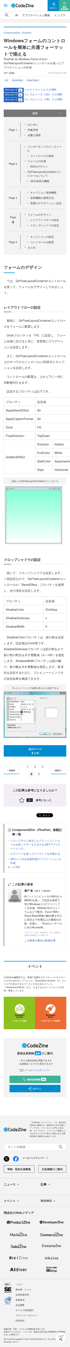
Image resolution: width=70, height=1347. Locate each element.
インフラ (59, 15)
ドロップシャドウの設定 (44, 225)
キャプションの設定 (42, 236)
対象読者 (33, 130)
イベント (10, 1201)
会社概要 (19, 1304)
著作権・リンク (23, 1289)
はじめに (33, 124)
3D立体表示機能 (39, 181)
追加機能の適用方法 (42, 198)
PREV (12, 770)
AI (16, 15)
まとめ (31, 247)
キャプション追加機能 (43, 192)
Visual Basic (17, 80)
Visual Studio (32, 80)
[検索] (7, 15)
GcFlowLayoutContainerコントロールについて (44, 173)
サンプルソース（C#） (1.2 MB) (43, 94)
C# (6, 80)
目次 (35, 113)
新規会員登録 (36, 1079)
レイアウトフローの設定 (44, 220)
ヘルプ (18, 1284)
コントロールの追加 (42, 156)
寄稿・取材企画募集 (19, 1169)
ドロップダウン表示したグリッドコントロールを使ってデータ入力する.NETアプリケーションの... (35, 844)
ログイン (36, 1088)
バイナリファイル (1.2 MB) (40, 89)
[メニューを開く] (5, 5)
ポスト (46, 815)
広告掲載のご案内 (52, 1169)
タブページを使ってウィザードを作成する (35, 853)
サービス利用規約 (24, 1310)
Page (13, 130)
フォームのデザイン (39, 214)
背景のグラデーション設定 (46, 203)
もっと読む (14, 867)
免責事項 (19, 1299)
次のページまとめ (35, 751)
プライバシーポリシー (26, 1315)
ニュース (10, 1184)
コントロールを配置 (42, 242)
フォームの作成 (37, 161)
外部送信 (19, 1320)
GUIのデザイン (39, 166)
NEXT (58, 770)
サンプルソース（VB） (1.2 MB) (43, 99)
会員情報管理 (22, 1294)
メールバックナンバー (37, 1070)
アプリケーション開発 (36, 15)
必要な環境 (34, 135)
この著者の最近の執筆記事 (40, 940)
